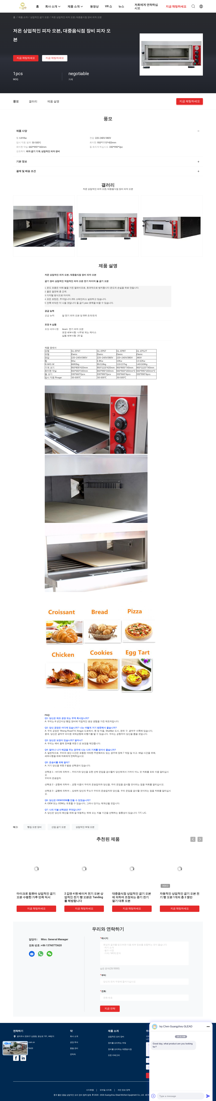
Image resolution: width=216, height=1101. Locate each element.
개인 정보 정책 (124, 1090)
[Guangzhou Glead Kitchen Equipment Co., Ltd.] (22, 6)
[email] (32, 954)
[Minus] (208, 1026)
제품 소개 (23, 17)
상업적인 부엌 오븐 (85, 827)
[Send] (208, 1095)
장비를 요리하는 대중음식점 (120, 1049)
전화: (103, 991)
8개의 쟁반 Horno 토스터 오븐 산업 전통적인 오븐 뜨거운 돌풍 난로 (84, 897)
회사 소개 (74, 1036)
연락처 (73, 1054)
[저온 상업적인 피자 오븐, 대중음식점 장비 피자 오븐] (171, 54)
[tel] (58, 954)
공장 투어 (74, 1042)
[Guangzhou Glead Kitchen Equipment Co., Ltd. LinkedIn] (23, 1058)
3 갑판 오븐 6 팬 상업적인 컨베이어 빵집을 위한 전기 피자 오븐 (179, 897)
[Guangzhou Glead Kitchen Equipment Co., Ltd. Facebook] (16, 1058)
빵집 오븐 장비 (34, 827)
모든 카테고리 (114, 1055)
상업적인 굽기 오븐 (39, 17)
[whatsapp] (40, 954)
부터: (103, 975)
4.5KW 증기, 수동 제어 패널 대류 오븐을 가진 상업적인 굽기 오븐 (131, 897)
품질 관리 (74, 1048)
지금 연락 (110, 1008)
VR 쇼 (108, 6)
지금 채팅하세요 (26, 57)
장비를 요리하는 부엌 (117, 1043)
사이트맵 (90, 1090)
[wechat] (49, 954)
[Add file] (153, 1095)
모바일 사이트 (106, 1090)
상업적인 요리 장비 (116, 1037)
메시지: (105, 938)
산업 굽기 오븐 (59, 827)
